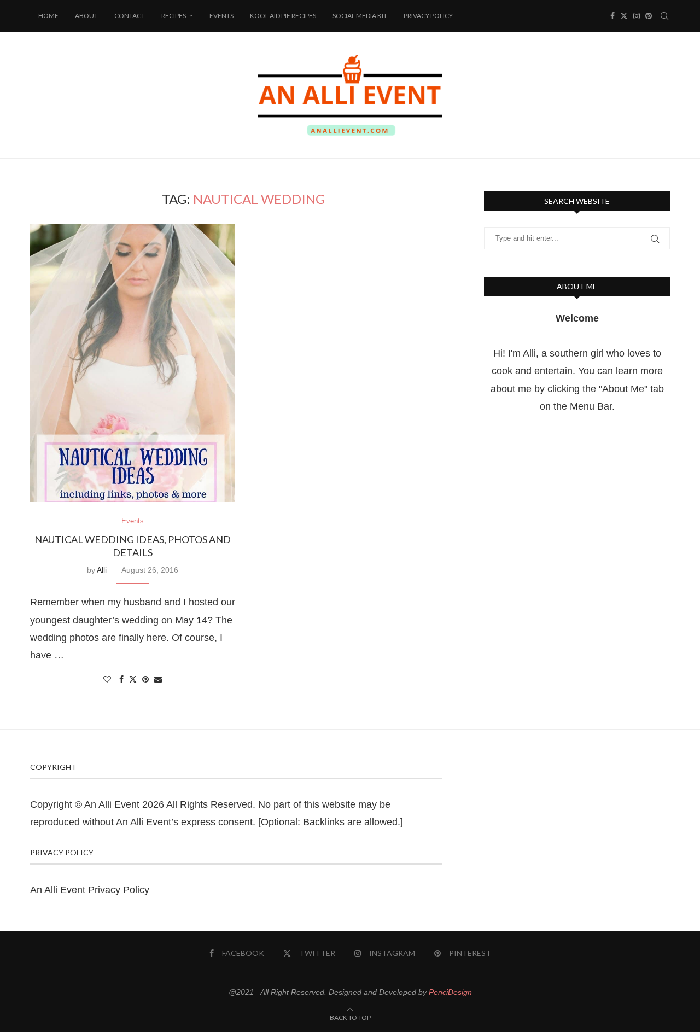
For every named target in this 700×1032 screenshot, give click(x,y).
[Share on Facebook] (121, 679)
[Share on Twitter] (133, 679)
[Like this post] (107, 679)
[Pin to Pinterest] (145, 679)
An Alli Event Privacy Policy (89, 889)
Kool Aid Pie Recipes (283, 15)
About (86, 15)
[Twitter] (624, 16)
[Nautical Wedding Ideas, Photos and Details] (132, 363)
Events (221, 15)
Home (48, 15)
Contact (129, 15)
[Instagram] (636, 16)
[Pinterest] (648, 16)
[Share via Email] (158, 679)
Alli (102, 569)
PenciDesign (450, 992)
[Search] (664, 16)
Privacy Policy (428, 15)
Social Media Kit (359, 15)
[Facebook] (612, 16)
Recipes (173, 15)
